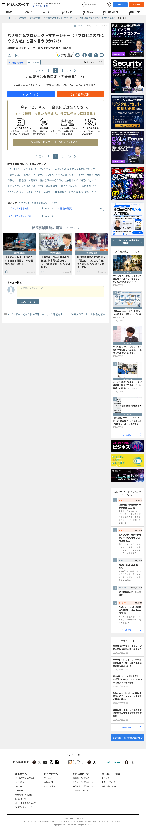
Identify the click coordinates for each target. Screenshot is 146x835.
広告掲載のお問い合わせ (83, 790)
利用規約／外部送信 (23, 794)
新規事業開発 (17, 62)
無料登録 (136, 4)
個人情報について (109, 786)
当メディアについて (23, 807)
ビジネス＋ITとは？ (41, 6)
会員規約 (19, 790)
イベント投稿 (49, 786)
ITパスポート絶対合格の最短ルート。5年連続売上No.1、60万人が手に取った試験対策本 (56, 314)
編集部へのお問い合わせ (83, 778)
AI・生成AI (88, 12)
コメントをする (28, 301)
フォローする (35, 62)
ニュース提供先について (25, 803)
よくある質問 (20, 782)
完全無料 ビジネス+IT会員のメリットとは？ (55, 142)
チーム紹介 (48, 778)
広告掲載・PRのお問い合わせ (126, 737)
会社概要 (105, 778)
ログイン (120, 4)
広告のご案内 (49, 782)
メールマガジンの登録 (24, 778)
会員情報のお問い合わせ (83, 786)
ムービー (46, 12)
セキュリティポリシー (111, 782)
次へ (69, 70)
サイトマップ (20, 786)
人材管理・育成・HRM (21, 216)
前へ (41, 70)
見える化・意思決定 (20, 208)
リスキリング (66, 12)
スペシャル (28, 12)
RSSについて (20, 798)
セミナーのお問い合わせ (83, 782)
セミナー (9, 12)
